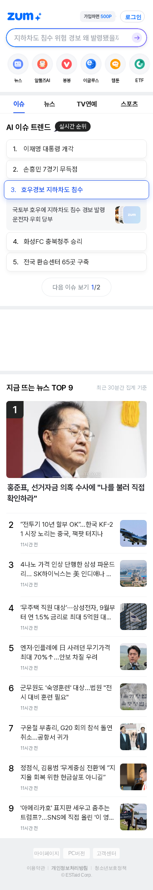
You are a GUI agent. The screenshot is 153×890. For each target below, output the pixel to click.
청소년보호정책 (110, 868)
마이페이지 (46, 853)
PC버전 (76, 853)
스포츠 (129, 104)
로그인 (133, 17)
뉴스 (49, 104)
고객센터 (106, 853)
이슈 (18, 104)
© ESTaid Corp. (76, 875)
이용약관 (36, 868)
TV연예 (86, 104)
